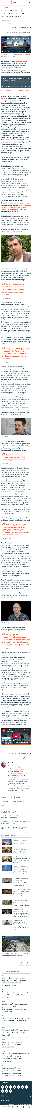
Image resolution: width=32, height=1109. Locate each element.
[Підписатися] (10, 1091)
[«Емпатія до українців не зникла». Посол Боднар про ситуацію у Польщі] (7, 842)
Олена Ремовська (6, 20)
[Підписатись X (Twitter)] (10, 1087)
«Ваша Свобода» (21, 61)
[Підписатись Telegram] (26, 1087)
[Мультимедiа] (17, 1107)
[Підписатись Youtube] (14, 1087)
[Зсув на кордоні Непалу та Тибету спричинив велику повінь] (16, 944)
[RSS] (2, 1091)
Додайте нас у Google (8, 1107)
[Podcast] (6, 1091)
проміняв (4, 99)
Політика (4, 7)
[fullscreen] (29, 51)
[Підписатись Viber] (22, 1087)
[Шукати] (28, 1107)
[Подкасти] (23, 1107)
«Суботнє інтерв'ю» (20, 773)
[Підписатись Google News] (6, 1087)
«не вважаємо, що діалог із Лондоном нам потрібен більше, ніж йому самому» (16, 207)
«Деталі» (20, 779)
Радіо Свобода (10, 80)
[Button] (12, 28)
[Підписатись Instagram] (18, 1087)
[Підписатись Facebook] (2, 1087)
